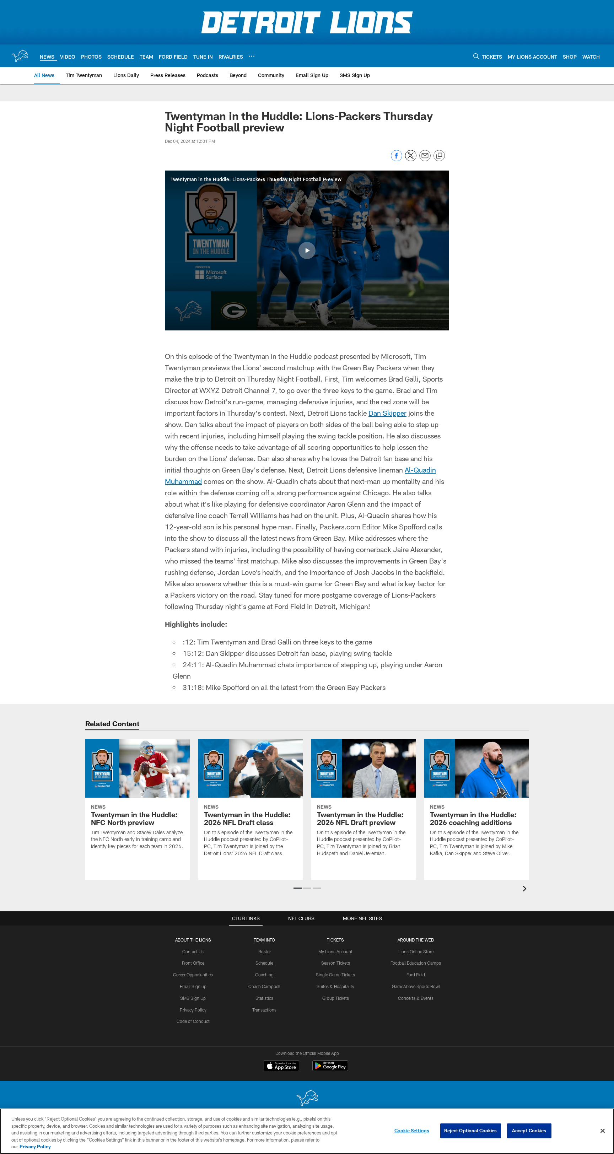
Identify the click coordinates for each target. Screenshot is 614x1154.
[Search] (476, 56)
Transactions (264, 1009)
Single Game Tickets (335, 974)
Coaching (264, 974)
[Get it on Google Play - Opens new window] (330, 1069)
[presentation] (526, 889)
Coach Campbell (264, 986)
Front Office (193, 962)
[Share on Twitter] (410, 159)
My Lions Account (335, 951)
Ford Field (415, 974)
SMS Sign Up (193, 998)
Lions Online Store (415, 951)
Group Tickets (335, 998)
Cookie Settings (411, 1130)
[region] (307, 1131)
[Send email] (425, 159)
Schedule (264, 962)
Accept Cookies (529, 1130)
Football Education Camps (416, 962)
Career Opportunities (193, 974)
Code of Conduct (193, 1021)
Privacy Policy (193, 1009)
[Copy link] (439, 156)
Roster (264, 951)
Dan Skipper (387, 413)
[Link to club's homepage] (19, 55)
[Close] (602, 1131)
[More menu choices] (251, 56)
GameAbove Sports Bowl (416, 986)
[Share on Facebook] (396, 159)
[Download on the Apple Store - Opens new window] (281, 1067)
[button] (307, 250)
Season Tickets (335, 962)
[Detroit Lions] (307, 1098)
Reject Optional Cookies (470, 1130)
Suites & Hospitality (335, 986)
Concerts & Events (415, 998)
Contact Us (193, 951)
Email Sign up (193, 986)
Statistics (264, 998)
